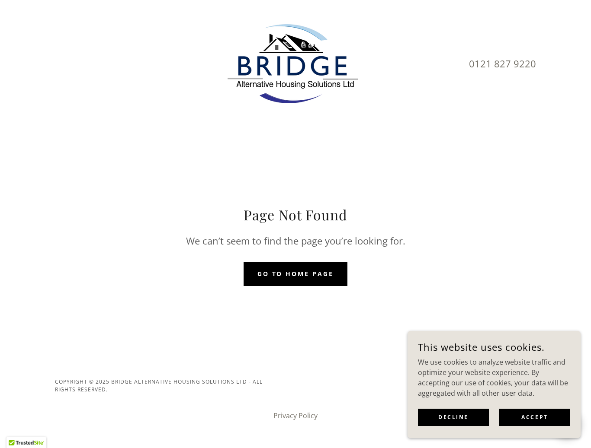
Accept (534, 417)
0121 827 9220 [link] (502, 63)
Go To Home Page (295, 274)
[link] (295, 63)
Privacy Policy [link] (295, 415)
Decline (453, 417)
